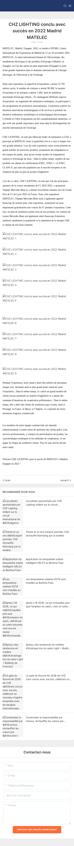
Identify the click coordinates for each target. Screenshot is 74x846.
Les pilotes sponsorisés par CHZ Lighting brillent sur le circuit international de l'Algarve (44, 502)
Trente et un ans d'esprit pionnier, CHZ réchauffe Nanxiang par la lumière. (47, 533)
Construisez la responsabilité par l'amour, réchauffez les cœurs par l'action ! (45, 719)
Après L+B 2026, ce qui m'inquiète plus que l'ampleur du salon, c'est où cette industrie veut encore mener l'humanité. (48, 604)
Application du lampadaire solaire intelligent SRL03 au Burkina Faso (45, 561)
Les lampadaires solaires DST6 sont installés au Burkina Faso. (46, 581)
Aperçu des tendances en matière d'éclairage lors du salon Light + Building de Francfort (48, 646)
